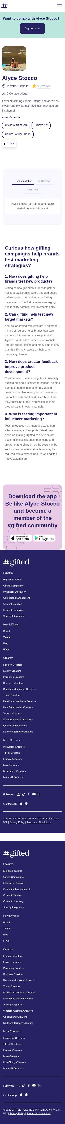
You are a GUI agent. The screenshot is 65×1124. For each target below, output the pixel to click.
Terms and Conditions (39, 822)
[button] (59, 6)
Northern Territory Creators (18, 731)
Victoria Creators (12, 713)
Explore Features (12, 579)
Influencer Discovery (14, 591)
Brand (6, 631)
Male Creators (11, 765)
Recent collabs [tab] (23, 181)
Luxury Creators (12, 670)
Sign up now (32, 28)
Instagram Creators (14, 746)
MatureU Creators (13, 777)
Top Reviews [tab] (43, 181)
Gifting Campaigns (13, 585)
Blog (5, 643)
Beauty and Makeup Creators (19, 689)
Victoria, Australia (17, 85)
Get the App (10, 803)
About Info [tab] (32, 189)
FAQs (6, 649)
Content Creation (12, 603)
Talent (6, 637)
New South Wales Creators (18, 707)
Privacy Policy (17, 822)
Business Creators (13, 683)
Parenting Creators (13, 676)
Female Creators (12, 759)
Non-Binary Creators (14, 771)
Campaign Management (16, 597)
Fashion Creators (12, 664)
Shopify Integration (13, 616)
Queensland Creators (15, 725)
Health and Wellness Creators (19, 701)
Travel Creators (11, 695)
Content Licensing (13, 610)
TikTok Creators (11, 752)
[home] (4, 6)
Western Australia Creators (18, 719)
